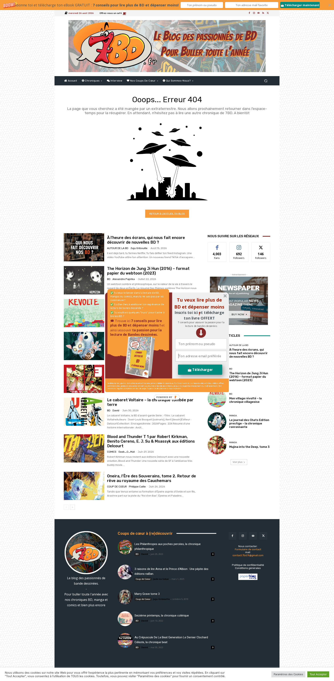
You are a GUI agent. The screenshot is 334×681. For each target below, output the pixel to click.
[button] (201, 324)
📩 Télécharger (200, 369)
